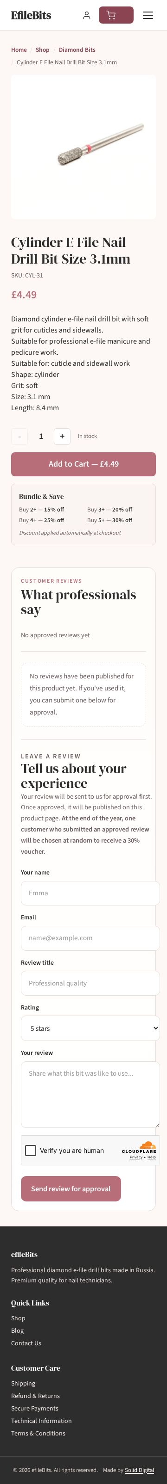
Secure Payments (34, 1408)
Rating (30, 1007)
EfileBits (31, 15)
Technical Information (41, 1421)
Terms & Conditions (38, 1433)
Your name (35, 872)
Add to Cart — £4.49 (84, 464)
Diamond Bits (77, 49)
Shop (43, 49)
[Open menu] (148, 15)
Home (19, 49)
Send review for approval (70, 1189)
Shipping (23, 1383)
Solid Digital (139, 1470)
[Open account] (86, 15)
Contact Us (26, 1343)
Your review (37, 1052)
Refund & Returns (35, 1396)
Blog (17, 1331)
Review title (37, 962)
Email (28, 917)
